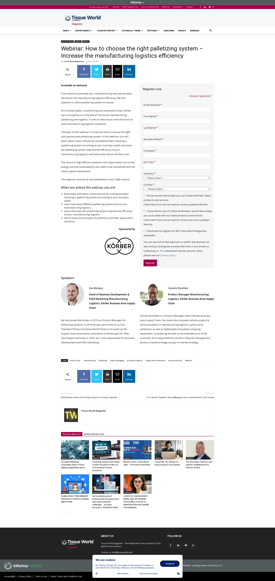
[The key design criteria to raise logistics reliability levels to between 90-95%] (200, 450)
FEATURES (152, 30)
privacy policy (168, 255)
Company (150, 150)
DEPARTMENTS (83, 30)
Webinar (86, 41)
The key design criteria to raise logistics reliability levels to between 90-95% (199, 465)
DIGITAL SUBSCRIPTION (150, 7)
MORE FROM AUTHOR (94, 434)
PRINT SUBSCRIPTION (130, 7)
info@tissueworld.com (122, 552)
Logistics (78, 41)
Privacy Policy (25, 576)
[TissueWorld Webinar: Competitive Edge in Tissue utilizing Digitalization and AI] (75, 450)
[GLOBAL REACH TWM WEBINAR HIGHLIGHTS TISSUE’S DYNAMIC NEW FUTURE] (75, 484)
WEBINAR (194, 30)
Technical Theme (67, 41)
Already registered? (200, 96)
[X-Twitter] (213, 7)
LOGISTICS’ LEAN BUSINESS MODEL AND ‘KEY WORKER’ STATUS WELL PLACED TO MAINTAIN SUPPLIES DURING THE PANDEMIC (136, 502)
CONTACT (190, 7)
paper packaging (117, 360)
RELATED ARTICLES (72, 434)
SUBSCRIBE (169, 30)
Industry (149, 173)
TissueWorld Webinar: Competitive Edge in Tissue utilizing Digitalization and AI (73, 465)
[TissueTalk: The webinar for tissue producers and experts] (169, 450)
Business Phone (153, 139)
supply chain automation (155, 360)
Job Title (149, 162)
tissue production (175, 360)
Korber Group (75, 360)
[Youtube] (210, 7)
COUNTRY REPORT (106, 30)
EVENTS (182, 30)
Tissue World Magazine (74, 61)
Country (149, 184)
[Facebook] (200, 7)
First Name (151, 116)
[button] (210, 30)
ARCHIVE (116, 7)
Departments (98, 492)
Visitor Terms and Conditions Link (66, 576)
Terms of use (41, 576)
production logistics (135, 360)
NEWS (66, 30)
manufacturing (90, 360)
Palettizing (103, 360)
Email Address (153, 104)
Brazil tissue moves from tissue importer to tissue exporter (89, 397)
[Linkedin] (205, 7)
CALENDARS (176, 7)
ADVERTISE (166, 7)
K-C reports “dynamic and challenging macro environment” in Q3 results (180, 397)
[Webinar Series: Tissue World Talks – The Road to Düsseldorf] (137, 450)
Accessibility (9, 576)
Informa (137, 2)
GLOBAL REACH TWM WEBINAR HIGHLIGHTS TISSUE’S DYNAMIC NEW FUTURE (75, 499)
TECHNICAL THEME (131, 30)
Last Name (151, 127)
